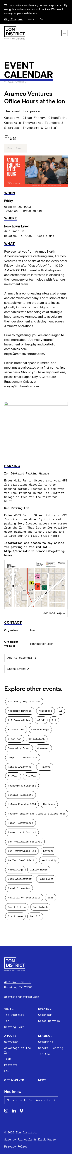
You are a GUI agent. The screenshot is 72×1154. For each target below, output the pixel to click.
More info (35, 19)
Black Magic (46, 1139)
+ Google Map (44, 235)
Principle (25, 1139)
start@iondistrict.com (21, 996)
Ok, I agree (13, 19)
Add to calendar (19, 657)
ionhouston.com (41, 643)
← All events (15, 81)
